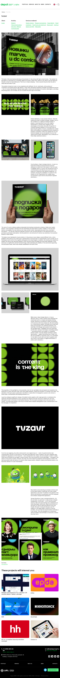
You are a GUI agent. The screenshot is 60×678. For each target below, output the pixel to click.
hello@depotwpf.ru (48, 649)
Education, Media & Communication (16, 27)
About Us (37, 4)
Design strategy (30, 23)
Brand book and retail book (39, 25)
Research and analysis (40, 23)
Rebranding (38, 26)
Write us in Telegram (52, 650)
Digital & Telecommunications (16, 24)
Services (31, 4)
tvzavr (3, 23)
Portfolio (25, 4)
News (42, 4)
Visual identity (50, 23)
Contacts (48, 4)
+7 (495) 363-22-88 (8, 649)
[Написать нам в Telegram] (45, 670)
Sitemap (37, 675)
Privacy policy (44, 675)
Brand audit (50, 25)
